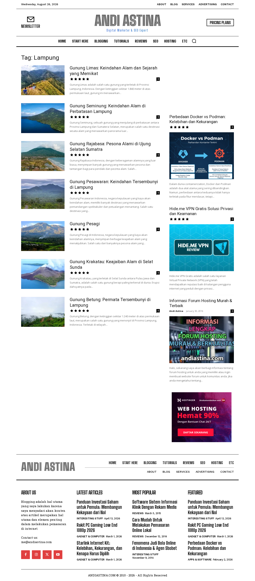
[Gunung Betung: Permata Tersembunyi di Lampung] (43, 312)
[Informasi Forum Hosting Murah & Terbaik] (201, 339)
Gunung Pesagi (85, 223)
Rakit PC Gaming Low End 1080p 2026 (97, 527)
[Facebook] (25, 554)
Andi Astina (176, 310)
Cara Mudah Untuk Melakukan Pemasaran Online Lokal (150, 525)
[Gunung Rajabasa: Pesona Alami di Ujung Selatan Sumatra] (43, 156)
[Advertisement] (201, 81)
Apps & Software (200, 559)
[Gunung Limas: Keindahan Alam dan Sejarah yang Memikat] (43, 80)
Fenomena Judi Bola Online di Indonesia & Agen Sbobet (154, 545)
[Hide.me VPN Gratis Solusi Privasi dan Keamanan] (201, 247)
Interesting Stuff (90, 518)
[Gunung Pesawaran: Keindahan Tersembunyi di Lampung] (43, 194)
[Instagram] (36, 554)
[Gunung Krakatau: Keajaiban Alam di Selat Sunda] (43, 274)
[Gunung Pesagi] (43, 236)
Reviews (138, 513)
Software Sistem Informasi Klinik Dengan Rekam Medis (154, 504)
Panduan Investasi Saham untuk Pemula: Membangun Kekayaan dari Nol (99, 507)
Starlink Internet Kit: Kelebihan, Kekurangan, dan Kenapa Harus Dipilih (99, 548)
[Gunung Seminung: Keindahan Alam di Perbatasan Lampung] (43, 118)
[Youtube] (58, 554)
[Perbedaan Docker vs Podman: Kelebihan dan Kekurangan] (201, 155)
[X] (47, 554)
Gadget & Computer (91, 536)
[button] (194, 41)
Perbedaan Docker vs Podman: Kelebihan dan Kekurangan (197, 119)
